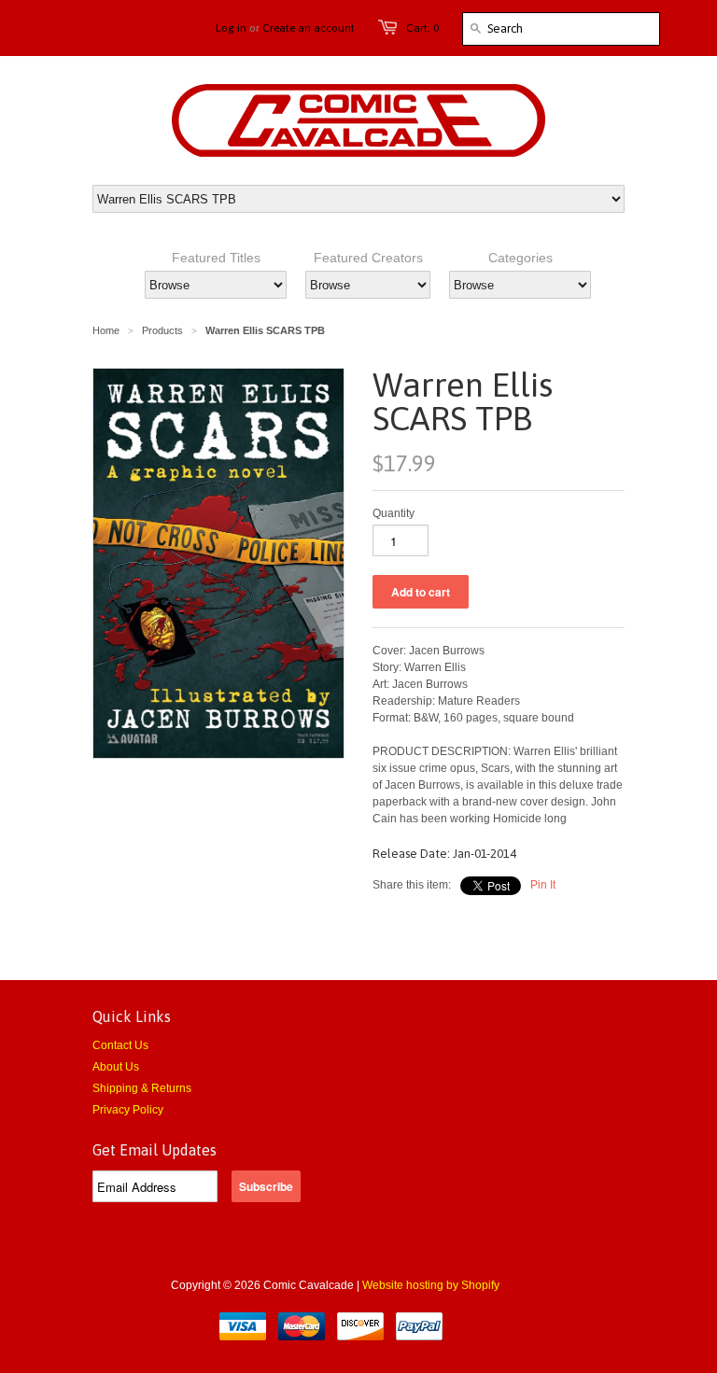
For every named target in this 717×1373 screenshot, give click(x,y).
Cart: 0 (422, 28)
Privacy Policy (127, 1109)
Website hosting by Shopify (430, 1285)
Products (162, 330)
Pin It (542, 884)
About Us (115, 1066)
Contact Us (120, 1045)
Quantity (394, 513)
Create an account (308, 28)
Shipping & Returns (141, 1088)
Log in (231, 28)
